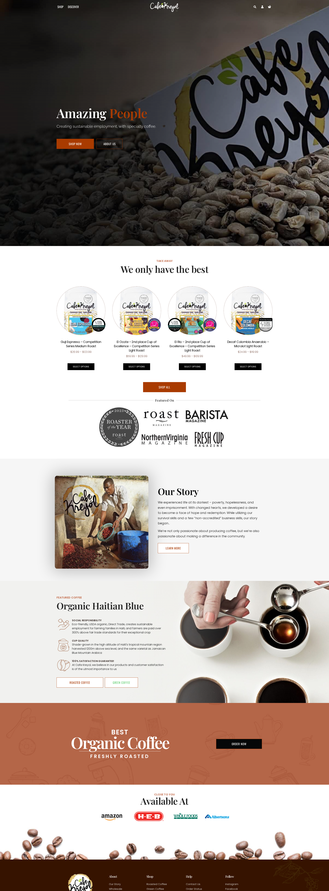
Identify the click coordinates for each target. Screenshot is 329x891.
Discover (73, 7)
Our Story (115, 884)
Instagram (231, 884)
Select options (81, 366)
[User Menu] (262, 6)
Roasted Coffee (157, 884)
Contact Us (193, 884)
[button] (255, 7)
